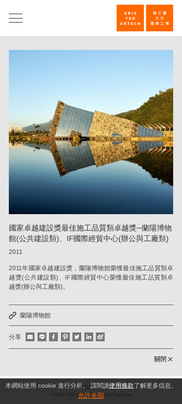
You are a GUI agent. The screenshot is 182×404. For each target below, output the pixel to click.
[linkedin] (88, 336)
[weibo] (100, 336)
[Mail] (30, 336)
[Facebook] (53, 336)
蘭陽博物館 (35, 315)
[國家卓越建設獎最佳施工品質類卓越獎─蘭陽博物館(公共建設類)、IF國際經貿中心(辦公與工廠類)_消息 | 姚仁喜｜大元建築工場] (145, 17)
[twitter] (76, 336)
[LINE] (42, 336)
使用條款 (121, 385)
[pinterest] (65, 336)
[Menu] (16, 17)
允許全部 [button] (91, 395)
